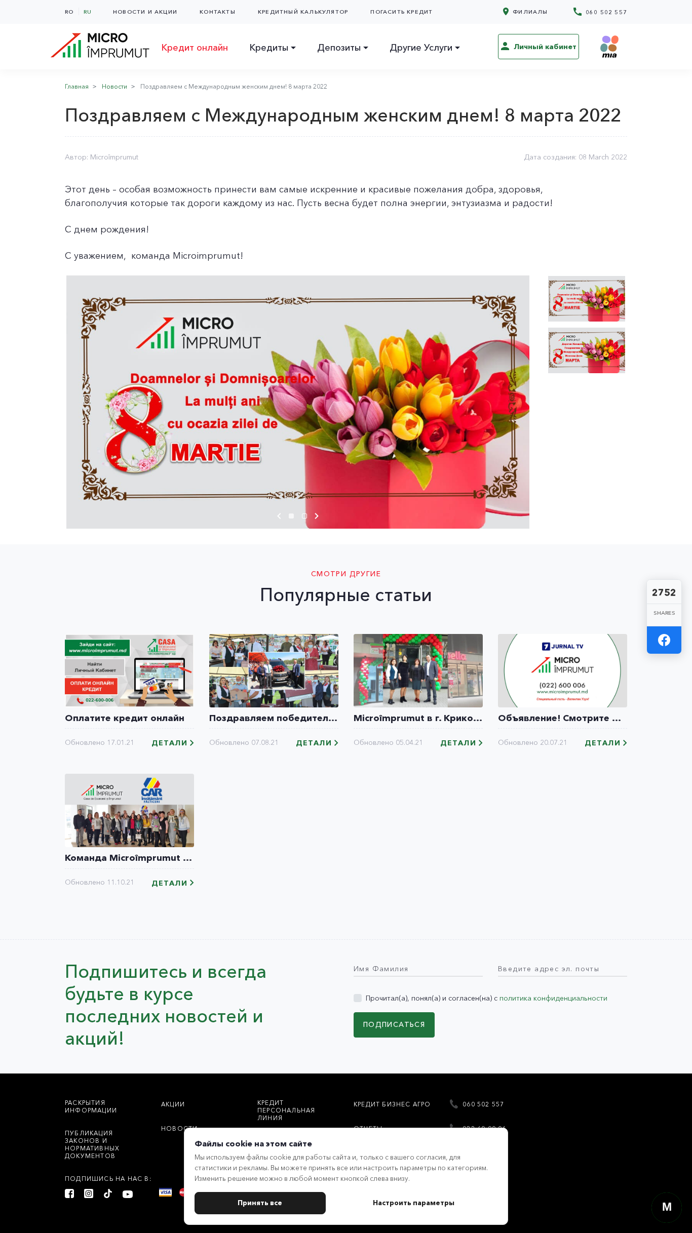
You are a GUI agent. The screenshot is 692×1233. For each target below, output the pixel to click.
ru (88, 11)
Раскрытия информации (91, 1106)
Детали (169, 743)
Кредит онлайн (194, 47)
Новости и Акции (145, 11)
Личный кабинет (544, 46)
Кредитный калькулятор (303, 11)
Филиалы (529, 11)
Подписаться (394, 1024)
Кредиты (268, 47)
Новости (114, 86)
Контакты (218, 11)
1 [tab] (294, 517)
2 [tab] (307, 517)
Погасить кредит (401, 11)
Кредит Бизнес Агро (392, 1104)
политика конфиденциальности (553, 998)
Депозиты (339, 47)
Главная (77, 86)
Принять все (260, 1203)
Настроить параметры (413, 1203)
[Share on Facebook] (664, 640)
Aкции (173, 1104)
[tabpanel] (297, 402)
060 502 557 (605, 12)
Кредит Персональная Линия (286, 1110)
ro (69, 11)
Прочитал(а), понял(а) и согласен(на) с (486, 998)
